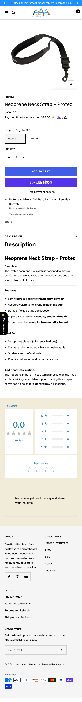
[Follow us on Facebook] (9, 576)
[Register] (61, 650)
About (48, 563)
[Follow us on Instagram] (17, 576)
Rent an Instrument (56, 543)
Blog (47, 556)
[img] (19, 434)
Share (8, 221)
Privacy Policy (13, 596)
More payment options (41, 192)
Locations (51, 570)
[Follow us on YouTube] (26, 576)
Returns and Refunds (17, 610)
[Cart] (75, 12)
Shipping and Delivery (18, 617)
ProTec (10, 96)
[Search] (13, 12)
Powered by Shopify (53, 664)
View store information (21, 214)
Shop (48, 549)
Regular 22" (15, 138)
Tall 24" (35, 138)
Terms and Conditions (18, 603)
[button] (56, 415)
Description (13, 236)
